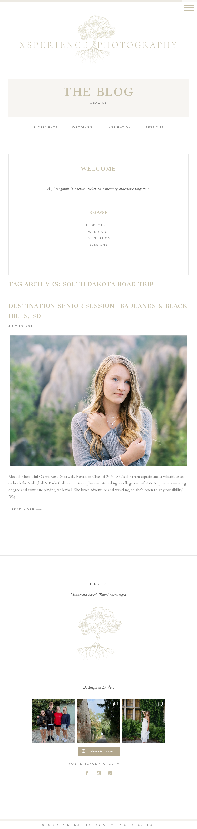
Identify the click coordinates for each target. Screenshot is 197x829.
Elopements (45, 127)
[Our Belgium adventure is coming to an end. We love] (53, 721)
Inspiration (119, 127)
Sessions (154, 127)
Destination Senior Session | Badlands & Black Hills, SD (98, 311)
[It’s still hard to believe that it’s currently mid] (98, 721)
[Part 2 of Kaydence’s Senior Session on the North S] (143, 721)
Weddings (82, 127)
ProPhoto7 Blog (137, 825)
